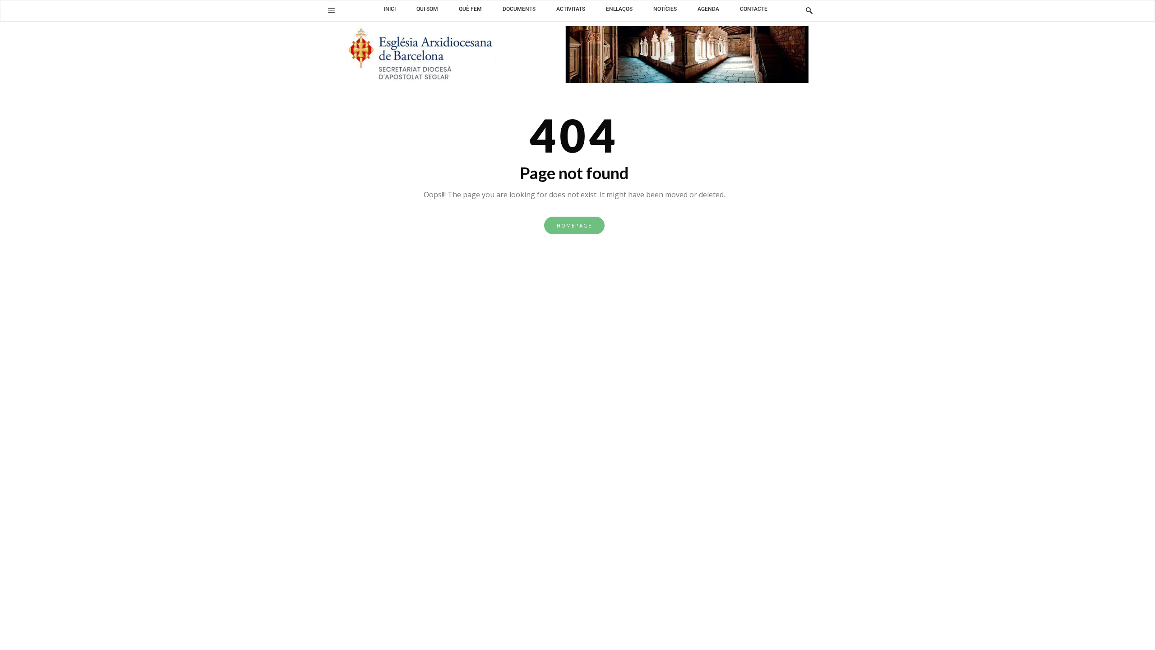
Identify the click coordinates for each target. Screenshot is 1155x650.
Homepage (574, 225)
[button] (331, 10)
